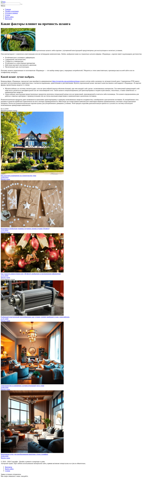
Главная (8, 9)
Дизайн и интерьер (12, 11)
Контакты (8, 19)
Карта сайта (9, 17)
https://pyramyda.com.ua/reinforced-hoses (66, 81)
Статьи (7, 15)
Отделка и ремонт (11, 13)
